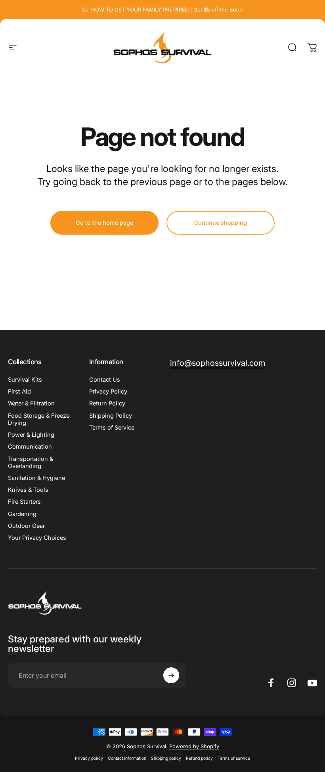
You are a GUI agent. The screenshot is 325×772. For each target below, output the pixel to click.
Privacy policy (89, 758)
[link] (217, 363)
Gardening (22, 514)
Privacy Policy (108, 391)
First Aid (19, 391)
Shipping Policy (110, 415)
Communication (30, 446)
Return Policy (107, 403)
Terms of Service (111, 427)
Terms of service (234, 758)
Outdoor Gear (26, 525)
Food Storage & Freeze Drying (38, 419)
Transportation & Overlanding (30, 462)
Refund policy (199, 758)
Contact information (127, 758)
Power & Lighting (31, 434)
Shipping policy (166, 758)
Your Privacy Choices (37, 537)
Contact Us (104, 379)
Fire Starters (24, 501)
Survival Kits (25, 379)
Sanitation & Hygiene (36, 478)
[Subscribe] (171, 675)
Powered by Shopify (194, 746)
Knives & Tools (28, 489)
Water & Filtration (31, 403)
